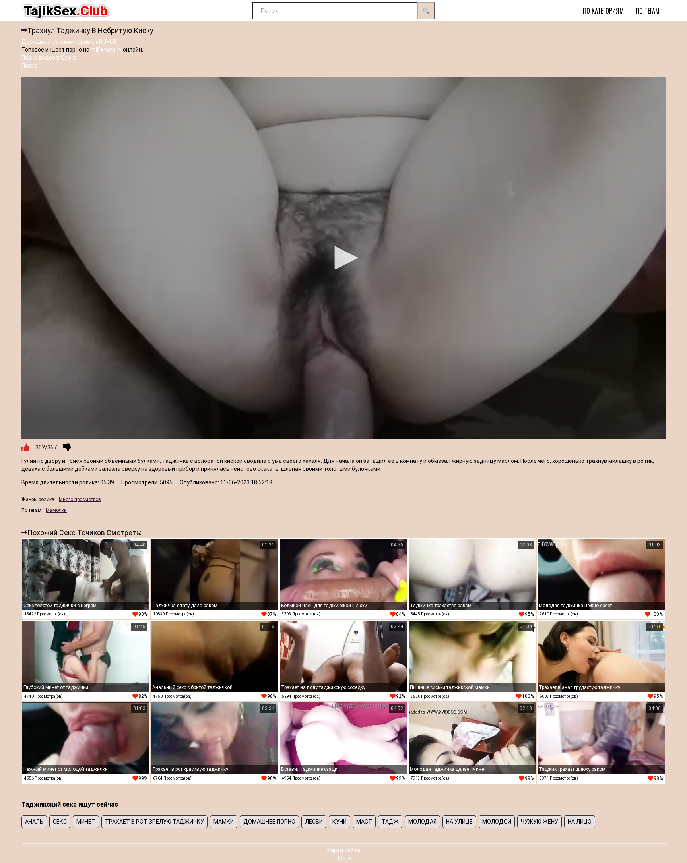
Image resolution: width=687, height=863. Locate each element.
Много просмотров (80, 499)
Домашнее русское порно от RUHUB (69, 42)
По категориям (603, 10)
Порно (29, 65)
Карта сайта (343, 850)
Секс (60, 821)
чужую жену (539, 821)
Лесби (314, 821)
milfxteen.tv (106, 49)
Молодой (496, 821)
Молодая (422, 821)
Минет (85, 821)
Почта (344, 858)
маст (364, 821)
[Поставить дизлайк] (67, 447)
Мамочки (56, 510)
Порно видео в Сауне (49, 57)
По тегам (648, 10)
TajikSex (65, 11)
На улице (459, 821)
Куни (339, 821)
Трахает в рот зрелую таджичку (154, 821)
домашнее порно (269, 821)
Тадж (390, 821)
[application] (343, 258)
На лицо (580, 821)
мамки (223, 821)
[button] (343, 257)
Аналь (34, 821)
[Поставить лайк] (25, 447)
